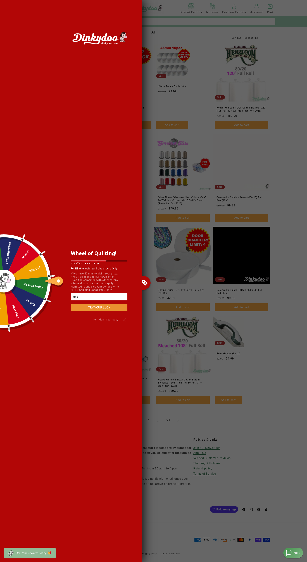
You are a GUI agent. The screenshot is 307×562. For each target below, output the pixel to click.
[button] (293, 553)
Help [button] (297, 552)
